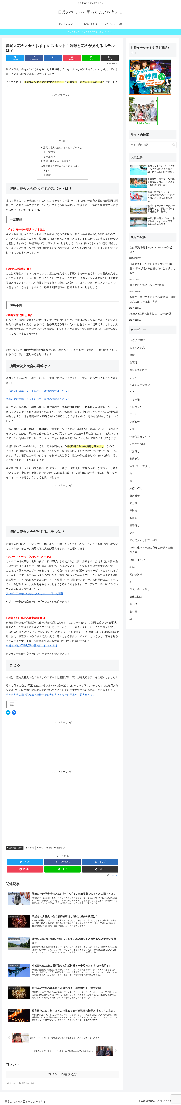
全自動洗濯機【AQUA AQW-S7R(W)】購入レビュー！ (152, 249)
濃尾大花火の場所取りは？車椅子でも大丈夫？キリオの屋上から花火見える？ (50, 694)
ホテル (41, 848)
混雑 (50, 848)
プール (133, 414)
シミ (132, 392)
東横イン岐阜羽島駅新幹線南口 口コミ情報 (31, 645)
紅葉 (132, 567)
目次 (58, 141)
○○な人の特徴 (137, 340)
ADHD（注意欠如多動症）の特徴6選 (150, 313)
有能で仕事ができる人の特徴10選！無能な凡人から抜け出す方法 (153, 299)
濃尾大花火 (61, 848)
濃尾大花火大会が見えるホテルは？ (61, 166)
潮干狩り (135, 525)
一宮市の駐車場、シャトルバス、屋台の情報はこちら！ (38, 390)
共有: (48, 175)
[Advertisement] (62, 114)
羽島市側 (50, 156)
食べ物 (133, 604)
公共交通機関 (137, 444)
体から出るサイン (140, 436)
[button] (110, 58)
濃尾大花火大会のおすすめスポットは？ (63, 147)
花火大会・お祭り (16, 848)
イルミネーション (140, 384)
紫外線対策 (136, 574)
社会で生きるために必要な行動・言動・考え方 (152, 550)
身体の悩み (136, 596)
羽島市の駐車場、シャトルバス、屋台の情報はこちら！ (38, 399)
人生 (132, 429)
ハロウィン (136, 407)
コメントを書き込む (62, 1074)
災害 (132, 532)
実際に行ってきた (140, 466)
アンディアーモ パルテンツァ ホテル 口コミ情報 (34, 593)
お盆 (132, 355)
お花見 (133, 362)
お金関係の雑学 (138, 370)
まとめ (46, 170)
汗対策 (133, 510)
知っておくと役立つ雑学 (144, 540)
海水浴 (133, 518)
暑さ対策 (135, 495)
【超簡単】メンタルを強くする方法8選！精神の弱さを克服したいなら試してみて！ (152, 269)
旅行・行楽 (136, 488)
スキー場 (135, 399)
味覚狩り (135, 451)
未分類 (133, 503)
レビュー (135, 421)
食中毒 (133, 611)
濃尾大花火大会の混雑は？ (56, 161)
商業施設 (135, 458)
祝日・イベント (138, 559)
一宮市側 (50, 152)
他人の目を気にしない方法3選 (147, 285)
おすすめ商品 (137, 347)
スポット (31, 848)
